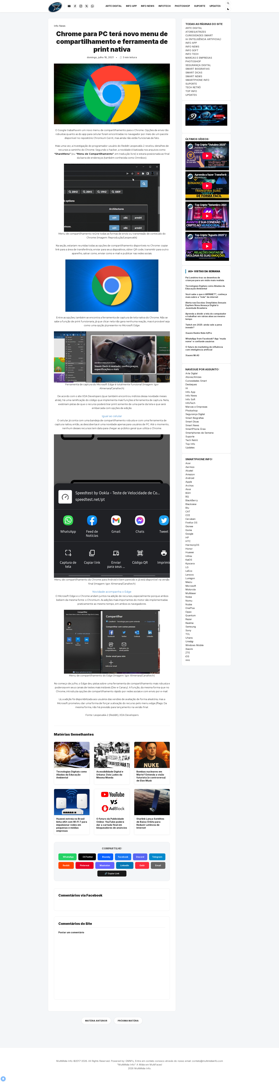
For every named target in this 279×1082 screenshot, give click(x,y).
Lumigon (190, 578)
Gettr (142, 865)
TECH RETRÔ (193, 87)
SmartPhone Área (195, 429)
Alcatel (189, 470)
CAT (187, 511)
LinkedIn (124, 865)
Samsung (190, 626)
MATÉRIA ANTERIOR (96, 1020)
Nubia (188, 604)
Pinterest (84, 865)
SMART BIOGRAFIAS (197, 68)
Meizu (188, 582)
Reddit (66, 865)
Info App (131, 5)
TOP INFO (191, 91)
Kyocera (190, 563)
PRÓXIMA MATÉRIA (128, 1020)
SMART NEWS (193, 76)
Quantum (190, 615)
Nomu (188, 600)
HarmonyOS (192, 544)
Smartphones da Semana (199, 432)
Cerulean (190, 518)
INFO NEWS (192, 46)
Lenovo (189, 574)
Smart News (192, 425)
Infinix (188, 556)
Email (158, 865)
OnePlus (190, 608)
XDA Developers (128, 715)
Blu (187, 507)
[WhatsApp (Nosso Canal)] (92, 6)
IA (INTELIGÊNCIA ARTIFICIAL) (203, 39)
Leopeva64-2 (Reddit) (105, 715)
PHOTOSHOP (193, 61)
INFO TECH (191, 54)
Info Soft (190, 399)
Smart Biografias (194, 417)
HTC (188, 541)
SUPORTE (191, 83)
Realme (189, 623)
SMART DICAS (193, 72)
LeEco (188, 570)
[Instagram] (80, 6)
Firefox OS (191, 522)
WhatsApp (68, 857)
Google (189, 533)
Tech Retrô (191, 440)
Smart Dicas (192, 421)
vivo (187, 660)
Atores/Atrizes (193, 377)
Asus (188, 489)
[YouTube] (69, 6)
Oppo (188, 611)
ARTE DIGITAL (193, 28)
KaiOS (188, 559)
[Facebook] (75, 6)
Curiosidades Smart (196, 380)
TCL (187, 634)
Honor (189, 548)
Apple (188, 481)
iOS (187, 656)
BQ (187, 496)
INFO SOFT (191, 50)
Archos (189, 485)
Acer (188, 463)
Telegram (157, 857)
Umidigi (189, 641)
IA (186, 388)
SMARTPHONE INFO (197, 80)
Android (189, 478)
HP (187, 537)
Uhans (189, 637)
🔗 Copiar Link (112, 873)
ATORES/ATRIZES (195, 31)
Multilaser (190, 593)
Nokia (188, 596)
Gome (188, 530)
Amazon (190, 474)
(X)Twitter (88, 857)
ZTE (187, 652)
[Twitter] (86, 6)
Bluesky (106, 857)
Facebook (123, 857)
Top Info (190, 443)
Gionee (189, 526)
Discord (140, 857)
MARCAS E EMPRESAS (198, 57)
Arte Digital (113, 5)
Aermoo (189, 467)
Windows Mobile (194, 645)
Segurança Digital (195, 414)
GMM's (130, 1061)
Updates (215, 5)
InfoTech (165, 5)
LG (186, 567)
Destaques (191, 384)
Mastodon (105, 865)
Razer (188, 619)
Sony (188, 630)
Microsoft (190, 585)
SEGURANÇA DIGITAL (198, 65)
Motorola (190, 589)
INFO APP (191, 42)
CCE (187, 515)
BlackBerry (191, 500)
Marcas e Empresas (196, 406)
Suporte (199, 5)
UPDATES (191, 94)
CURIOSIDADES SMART (199, 35)
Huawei (189, 552)
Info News (147, 5)
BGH (188, 493)
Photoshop (182, 5)
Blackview (190, 504)
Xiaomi (189, 649)
